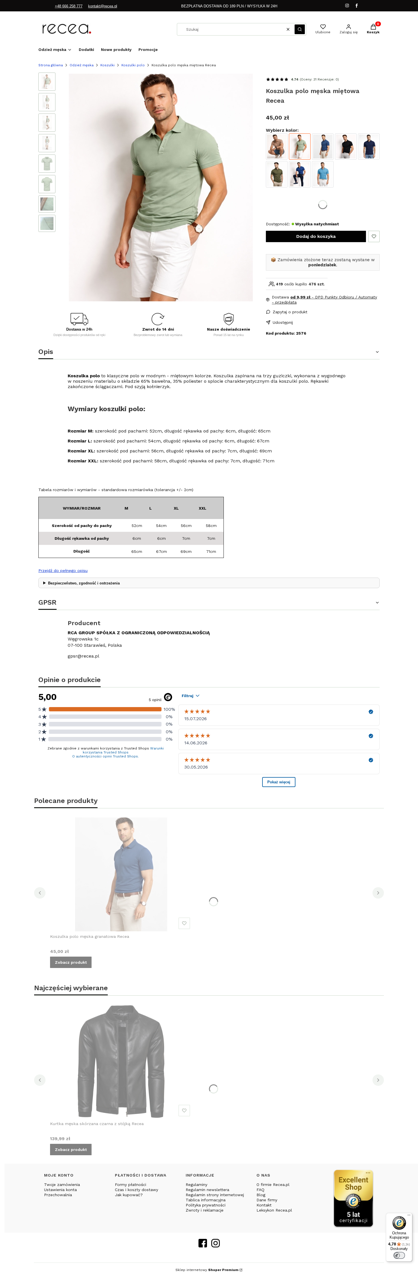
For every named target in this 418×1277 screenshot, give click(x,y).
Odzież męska (82, 65)
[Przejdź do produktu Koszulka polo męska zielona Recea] (276, 174)
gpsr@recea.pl (83, 656)
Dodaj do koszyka (316, 236)
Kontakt (264, 1205)
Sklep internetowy (207, 1270)
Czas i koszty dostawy (136, 1189)
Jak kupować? (129, 1194)
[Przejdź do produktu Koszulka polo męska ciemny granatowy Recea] (369, 146)
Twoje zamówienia (62, 1184)
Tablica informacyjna (205, 1200)
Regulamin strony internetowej (215, 1194)
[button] (300, 29)
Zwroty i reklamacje (205, 1210)
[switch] (399, 1255)
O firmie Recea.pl (272, 1184)
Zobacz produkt (71, 962)
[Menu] (408, 1216)
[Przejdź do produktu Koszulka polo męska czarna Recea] (346, 146)
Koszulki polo (133, 65)
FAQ (260, 1189)
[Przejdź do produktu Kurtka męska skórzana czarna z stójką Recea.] (121, 1062)
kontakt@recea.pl (102, 6)
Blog (260, 1194)
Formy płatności (130, 1184)
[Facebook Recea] (202, 1246)
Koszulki (107, 65)
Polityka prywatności (205, 1205)
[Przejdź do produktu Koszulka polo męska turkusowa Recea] (323, 174)
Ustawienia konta (60, 1189)
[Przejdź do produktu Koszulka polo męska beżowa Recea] (276, 146)
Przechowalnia (58, 1194)
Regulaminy (196, 1184)
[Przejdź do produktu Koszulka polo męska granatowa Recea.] (121, 874)
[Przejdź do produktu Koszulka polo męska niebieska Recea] (300, 174)
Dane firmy (266, 1200)
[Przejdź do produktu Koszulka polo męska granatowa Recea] (323, 146)
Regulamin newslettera (207, 1189)
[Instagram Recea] (215, 1246)
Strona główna (50, 65)
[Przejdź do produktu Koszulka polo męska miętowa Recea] (300, 146)
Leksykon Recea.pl (274, 1210)
